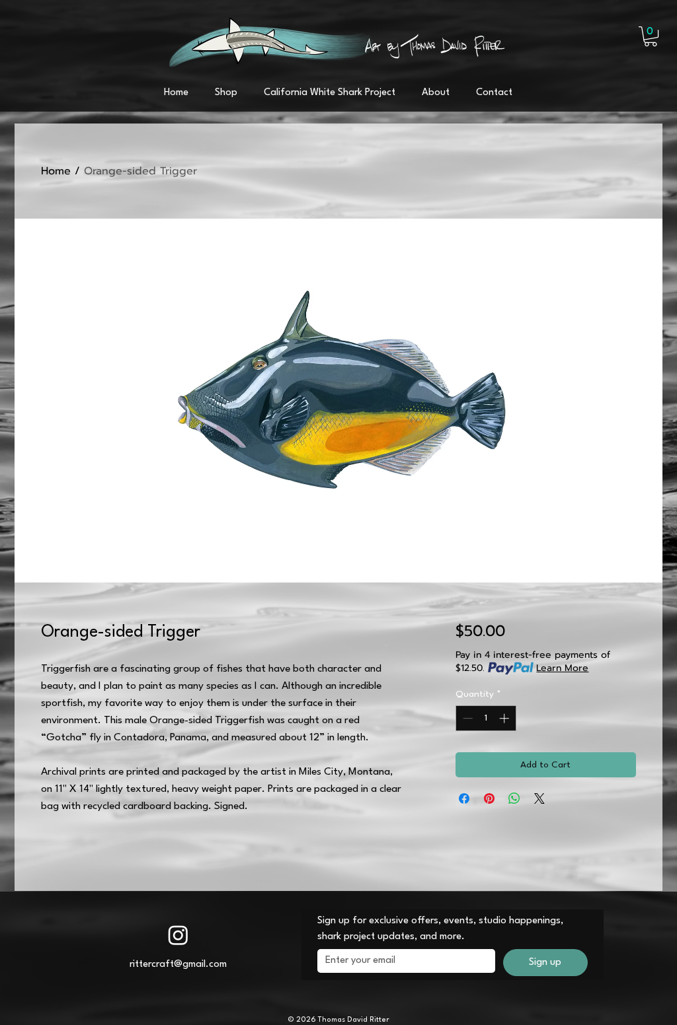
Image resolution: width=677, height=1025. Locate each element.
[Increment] (505, 718)
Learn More (562, 668)
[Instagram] (178, 935)
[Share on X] (539, 798)
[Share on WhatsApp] (514, 798)
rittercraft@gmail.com (178, 965)
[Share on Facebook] (464, 798)
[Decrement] (466, 718)
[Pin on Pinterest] (489, 798)
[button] (650, 36)
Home (56, 171)
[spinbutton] (486, 718)
